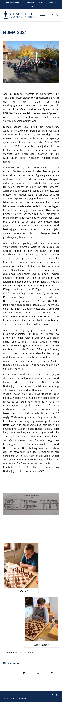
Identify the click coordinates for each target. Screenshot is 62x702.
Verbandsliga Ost (13, 2)
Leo (34, 652)
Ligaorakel (52, 2)
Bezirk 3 (41, 2)
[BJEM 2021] (31, 62)
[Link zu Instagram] (56, 15)
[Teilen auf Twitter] (24, 673)
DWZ (32, 7)
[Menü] (43, 15)
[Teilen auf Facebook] (10, 673)
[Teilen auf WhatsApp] (38, 673)
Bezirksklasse (29, 2)
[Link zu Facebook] (52, 15)
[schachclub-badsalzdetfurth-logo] (20, 15)
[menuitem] (13, 2)
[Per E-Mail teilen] (52, 673)
